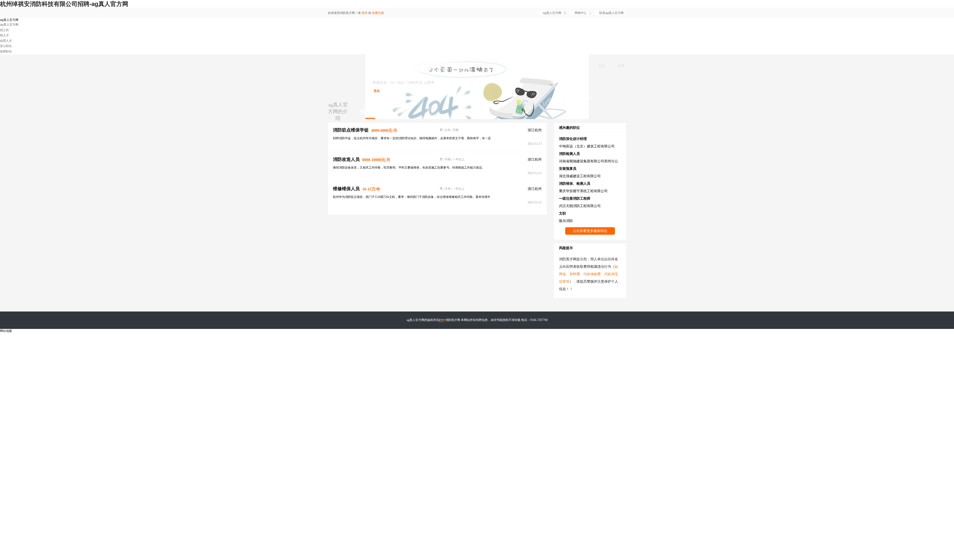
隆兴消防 (566, 221)
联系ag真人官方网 (611, 13)
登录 (364, 13)
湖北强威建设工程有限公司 (580, 176)
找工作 (4, 30)
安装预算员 (567, 169)
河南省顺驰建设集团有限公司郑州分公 (588, 161)
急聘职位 (6, 51)
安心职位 (6, 46)
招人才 (4, 35)
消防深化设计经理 (573, 139)
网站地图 (6, 331)
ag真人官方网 (552, 13)
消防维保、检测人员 (574, 183)
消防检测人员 (569, 154)
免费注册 (378, 13)
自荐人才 (6, 41)
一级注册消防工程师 (574, 198)
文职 (562, 213)
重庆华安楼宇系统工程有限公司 (583, 191)
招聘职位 (370, 111)
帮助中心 (581, 13)
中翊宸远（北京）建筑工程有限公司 (587, 146)
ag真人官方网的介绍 (338, 111)
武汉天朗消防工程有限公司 (580, 206)
